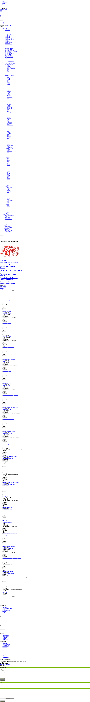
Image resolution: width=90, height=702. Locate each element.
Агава (8, 158)
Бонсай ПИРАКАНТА (8, 41)
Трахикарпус (9, 194)
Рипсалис (8, 134)
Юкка (8, 203)
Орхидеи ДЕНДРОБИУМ (9, 53)
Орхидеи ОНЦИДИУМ (9, 57)
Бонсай (3, 609)
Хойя (7, 110)
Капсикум (8, 144)
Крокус (8, 71)
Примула (8, 94)
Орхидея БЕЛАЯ (8, 59)
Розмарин (8, 173)
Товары (7, 30)
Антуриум (8, 76)
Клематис (8, 69)
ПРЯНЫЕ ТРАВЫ (8, 167)
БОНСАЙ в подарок (8, 227)
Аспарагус (8, 115)
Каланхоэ (8, 88)
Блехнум (8, 181)
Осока (8, 177)
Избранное (4, 652)
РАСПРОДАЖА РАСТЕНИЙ (10, 63)
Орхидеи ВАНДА (8, 52)
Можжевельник (9, 151)
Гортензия (8, 84)
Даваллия (8, 182)
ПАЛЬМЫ (6, 186)
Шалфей (8, 175)
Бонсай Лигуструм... (6, 361)
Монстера (8, 190)
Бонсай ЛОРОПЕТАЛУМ (9, 39)
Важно (5, 228)
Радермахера (9, 133)
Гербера (8, 81)
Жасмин (8, 85)
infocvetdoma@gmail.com (85, 5)
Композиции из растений (7, 608)
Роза (7, 96)
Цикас (8, 201)
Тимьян (8, 174)
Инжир (8, 143)
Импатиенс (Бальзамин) (11, 68)
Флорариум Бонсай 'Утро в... (7, 458)
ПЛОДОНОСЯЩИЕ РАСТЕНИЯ (11, 141)
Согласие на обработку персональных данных (9, 677)
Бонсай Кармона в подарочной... (8, 484)
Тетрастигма (9, 106)
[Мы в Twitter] (0, 631)
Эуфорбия (8, 164)
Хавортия (8, 163)
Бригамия (8, 160)
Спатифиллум (9, 97)
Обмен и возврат (5, 645)
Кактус (8, 161)
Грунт (6, 222)
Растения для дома (6, 610)
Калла (8, 87)
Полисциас (9, 132)
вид (4, 28)
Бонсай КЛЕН (7, 36)
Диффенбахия (9, 122)
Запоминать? (4, 19)
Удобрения (6, 223)
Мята (7, 172)
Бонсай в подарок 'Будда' (7, 509)
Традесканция (9, 107)
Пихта (8, 152)
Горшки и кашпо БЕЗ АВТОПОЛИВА (8, 219)
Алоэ (7, 159)
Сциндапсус (9, 105)
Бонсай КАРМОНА (8, 34)
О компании (4, 643)
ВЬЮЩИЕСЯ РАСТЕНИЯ (9, 101)
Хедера (8, 109)
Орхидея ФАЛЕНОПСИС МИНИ (11, 51)
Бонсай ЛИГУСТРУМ (8, 38)
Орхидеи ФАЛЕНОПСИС (9, 50)
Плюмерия (8, 93)
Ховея (8, 199)
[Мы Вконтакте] (2, 631)
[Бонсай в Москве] (3, 9)
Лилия (8, 90)
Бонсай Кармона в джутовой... (8, 535)
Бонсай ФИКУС (7, 43)
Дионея (8, 121)
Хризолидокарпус (10, 200)
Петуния (8, 73)
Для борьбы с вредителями (9, 224)
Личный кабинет (5, 635)
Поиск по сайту (5, 639)
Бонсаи (3, 31)
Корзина (3, 3)
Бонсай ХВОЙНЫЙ (8, 44)
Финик (8, 196)
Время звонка (2, 698)
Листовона (9, 189)
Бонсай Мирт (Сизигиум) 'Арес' (8, 470)
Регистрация (2, 15)
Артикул (1, 288)
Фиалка (8, 98)
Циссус (8, 111)
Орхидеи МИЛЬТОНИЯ (9, 56)
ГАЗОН (6, 213)
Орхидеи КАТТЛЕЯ (8, 55)
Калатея (8, 124)
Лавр (7, 170)
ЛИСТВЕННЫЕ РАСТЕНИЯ (10, 113)
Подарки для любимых (6, 612)
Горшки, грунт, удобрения (7, 614)
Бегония (8, 78)
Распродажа (4, 607)
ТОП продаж (4, 647)
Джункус (8, 179)
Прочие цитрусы (10, 156)
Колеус (8, 70)
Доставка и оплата (8, 231)
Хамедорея (9, 197)
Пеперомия (9, 92)
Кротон (8, 127)
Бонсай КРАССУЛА (8, 37)
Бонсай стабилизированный (10, 46)
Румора (8, 185)
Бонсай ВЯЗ (7, 32)
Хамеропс (8, 198)
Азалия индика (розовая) (6, 313)
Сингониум (9, 103)
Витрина (4, 638)
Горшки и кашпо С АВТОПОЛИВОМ (8, 218)
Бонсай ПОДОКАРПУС (9, 42)
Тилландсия (9, 211)
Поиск (2, 235)
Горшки (5, 214)
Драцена (8, 188)
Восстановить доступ (6, 656)
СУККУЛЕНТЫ (7, 157)
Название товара (3, 287)
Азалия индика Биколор (6, 336)
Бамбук (8, 119)
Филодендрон (9, 108)
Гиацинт (8, 66)
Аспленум (8, 117)
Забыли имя (4, 23)
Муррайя (8, 131)
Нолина (8, 192)
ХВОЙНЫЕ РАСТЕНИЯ (9, 148)
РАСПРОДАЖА (5, 646)
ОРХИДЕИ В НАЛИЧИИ (9, 48)
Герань (8, 80)
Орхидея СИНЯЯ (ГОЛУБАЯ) (10, 61)
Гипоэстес (8, 120)
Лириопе (8, 128)
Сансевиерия (9, 136)
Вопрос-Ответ (7, 229)
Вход (3, 1)
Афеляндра (9, 118)
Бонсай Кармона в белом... (7, 409)
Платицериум (9, 184)
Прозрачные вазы (8, 221)
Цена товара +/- (3, 286)
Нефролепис (9, 183)
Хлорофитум (9, 140)
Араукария (8, 149)
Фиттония (8, 139)
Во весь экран (7, 29)
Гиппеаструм (9, 67)
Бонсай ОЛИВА (7, 40)
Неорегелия (9, 209)
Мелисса (8, 171)
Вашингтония (9, 187)
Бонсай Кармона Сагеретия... (7, 433)
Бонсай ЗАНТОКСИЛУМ (9, 33)
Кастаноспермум (10, 125)
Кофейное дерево (10, 145)
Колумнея (8, 102)
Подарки (5, 225)
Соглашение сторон (8, 230)
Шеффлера (8, 202)
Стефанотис (9, 104)
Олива (8, 146)
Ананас (8, 142)
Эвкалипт (8, 176)
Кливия (8, 89)
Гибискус (8, 82)
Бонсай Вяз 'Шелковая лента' (8, 496)
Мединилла (9, 91)
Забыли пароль (5, 22)
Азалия (8, 77)
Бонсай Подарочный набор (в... (8, 573)
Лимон (8, 154)
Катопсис (8, 208)
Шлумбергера (9, 100)
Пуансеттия (9, 95)
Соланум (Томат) (10, 147)
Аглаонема (9, 114)
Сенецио (8, 74)
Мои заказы (4, 2)
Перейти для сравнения (4, 623)
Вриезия (8, 206)
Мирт (8, 130)
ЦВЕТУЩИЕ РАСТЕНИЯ (9, 75)
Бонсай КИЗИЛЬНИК (8, 35)
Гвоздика (8, 65)
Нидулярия (9, 210)
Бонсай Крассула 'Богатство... (8, 548)
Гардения (8, 79)
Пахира (8, 193)
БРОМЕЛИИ (7, 204)
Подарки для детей (8, 226)
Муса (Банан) (9, 191)
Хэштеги (4, 653)
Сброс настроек (5, 655)
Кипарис (8, 150)
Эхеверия (8, 165)
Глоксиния (8, 83)
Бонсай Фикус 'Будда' (6, 385)
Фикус (8, 138)
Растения (5, 62)
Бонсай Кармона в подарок (7, 585)
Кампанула (9, 86)
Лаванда (8, 169)
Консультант (4, 637)
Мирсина (8, 129)
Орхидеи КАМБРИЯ (8, 54)
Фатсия (8, 195)
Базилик (8, 168)
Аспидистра (9, 116)
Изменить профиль (6, 657)
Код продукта (2, 289)
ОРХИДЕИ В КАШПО (9, 49)
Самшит (8, 135)
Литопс (8, 162)
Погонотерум (9, 178)
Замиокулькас (9, 123)
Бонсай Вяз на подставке (7, 522)
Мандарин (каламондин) (11, 155)
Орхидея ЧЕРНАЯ (8, 60)
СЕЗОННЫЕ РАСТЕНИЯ (9, 64)
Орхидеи (4, 47)
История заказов (5, 636)
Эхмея (8, 212)
